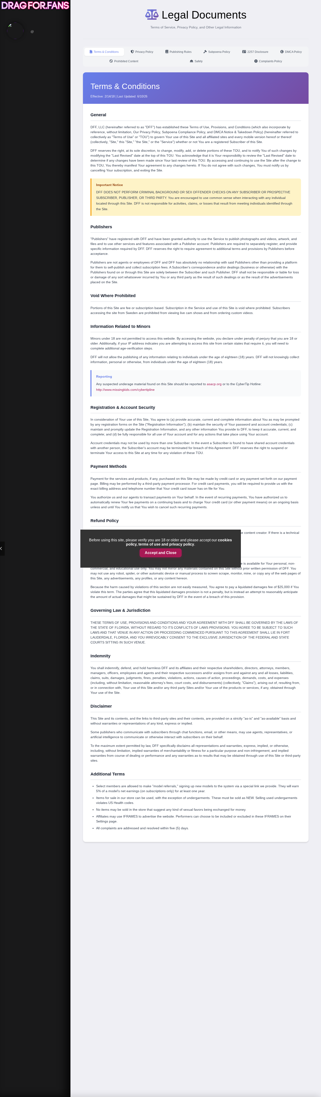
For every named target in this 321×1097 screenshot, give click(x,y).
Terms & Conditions (106, 52)
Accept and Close (160, 553)
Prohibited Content (126, 61)
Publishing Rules (181, 52)
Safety (199, 61)
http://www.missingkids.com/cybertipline (125, 390)
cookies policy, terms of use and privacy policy (179, 542)
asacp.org (214, 384)
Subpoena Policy (219, 52)
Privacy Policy (144, 52)
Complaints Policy (270, 61)
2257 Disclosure (257, 52)
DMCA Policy (293, 52)
